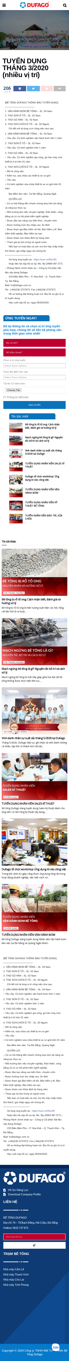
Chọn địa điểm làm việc (15, 371)
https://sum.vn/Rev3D (45, 259)
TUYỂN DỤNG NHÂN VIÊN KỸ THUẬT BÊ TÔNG (41, 504)
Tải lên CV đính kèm (14, 383)
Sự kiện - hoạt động (15, 731)
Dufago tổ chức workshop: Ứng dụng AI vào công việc (42, 478)
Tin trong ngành (14, 593)
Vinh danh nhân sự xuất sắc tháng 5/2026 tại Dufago (43, 452)
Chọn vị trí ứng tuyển (14, 360)
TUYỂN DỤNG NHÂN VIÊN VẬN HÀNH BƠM (28, 935)
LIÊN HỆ (10, 1202)
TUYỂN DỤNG (11, 797)
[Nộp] (34, 1245)
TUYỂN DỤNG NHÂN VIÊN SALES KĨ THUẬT (28, 803)
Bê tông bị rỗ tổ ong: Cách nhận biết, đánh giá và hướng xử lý (42, 426)
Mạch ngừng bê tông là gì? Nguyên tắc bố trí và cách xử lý (44, 439)
